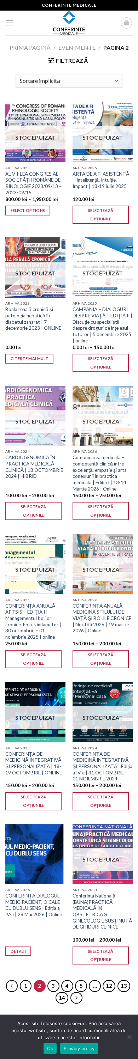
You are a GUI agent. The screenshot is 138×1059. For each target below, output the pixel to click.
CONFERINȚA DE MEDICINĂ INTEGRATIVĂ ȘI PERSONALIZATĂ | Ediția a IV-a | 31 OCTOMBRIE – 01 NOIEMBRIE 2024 (102, 766)
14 (62, 997)
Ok (50, 1048)
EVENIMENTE (77, 47)
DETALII (18, 951)
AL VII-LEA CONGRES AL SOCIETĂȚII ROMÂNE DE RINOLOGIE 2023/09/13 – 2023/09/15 (33, 183)
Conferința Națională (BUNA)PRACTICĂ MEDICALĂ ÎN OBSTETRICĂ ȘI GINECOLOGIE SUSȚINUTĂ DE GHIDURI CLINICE (102, 911)
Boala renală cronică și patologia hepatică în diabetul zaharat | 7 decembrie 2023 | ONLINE (33, 318)
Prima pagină (30, 47)
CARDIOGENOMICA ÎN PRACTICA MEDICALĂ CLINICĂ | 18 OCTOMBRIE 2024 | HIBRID (34, 467)
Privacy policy (79, 1048)
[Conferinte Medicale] (69, 23)
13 (124, 985)
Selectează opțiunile (100, 214)
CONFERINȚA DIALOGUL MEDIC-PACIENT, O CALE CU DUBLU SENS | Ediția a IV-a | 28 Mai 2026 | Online (33, 905)
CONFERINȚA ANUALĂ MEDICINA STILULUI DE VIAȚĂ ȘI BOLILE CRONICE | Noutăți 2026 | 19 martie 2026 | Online (102, 618)
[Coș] (126, 23)
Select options (28, 210)
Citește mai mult (29, 358)
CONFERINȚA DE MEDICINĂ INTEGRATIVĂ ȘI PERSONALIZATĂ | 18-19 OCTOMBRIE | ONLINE (33, 763)
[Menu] (9, 22)
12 (109, 985)
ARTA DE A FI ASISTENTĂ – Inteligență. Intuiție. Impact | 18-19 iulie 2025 (101, 180)
